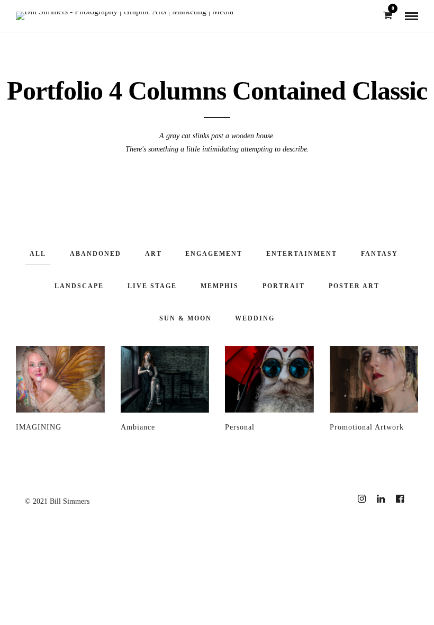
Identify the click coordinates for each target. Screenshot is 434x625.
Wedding (255, 318)
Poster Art (354, 286)
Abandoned (95, 253)
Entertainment (301, 253)
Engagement (213, 253)
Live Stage (152, 286)
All (38, 253)
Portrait (284, 286)
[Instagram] (361, 499)
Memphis (220, 286)
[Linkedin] (380, 499)
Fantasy (379, 253)
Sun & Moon (185, 318)
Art (153, 253)
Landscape (79, 286)
